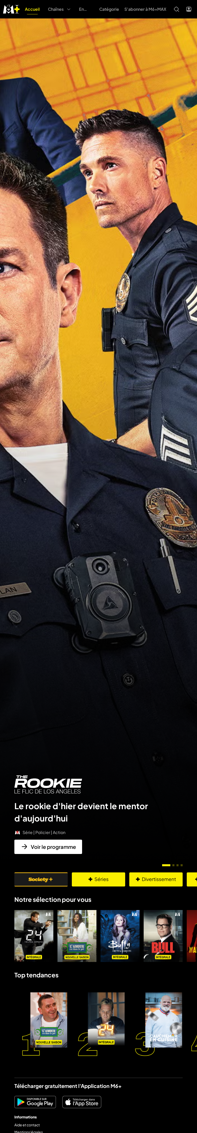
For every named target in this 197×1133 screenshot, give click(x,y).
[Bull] (163, 936)
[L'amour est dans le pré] (76, 936)
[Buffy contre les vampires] (120, 936)
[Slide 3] (177, 865)
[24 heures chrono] (33, 936)
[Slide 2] (173, 865)
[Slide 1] (166, 865)
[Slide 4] (182, 865)
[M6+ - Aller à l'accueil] (11, 8)
